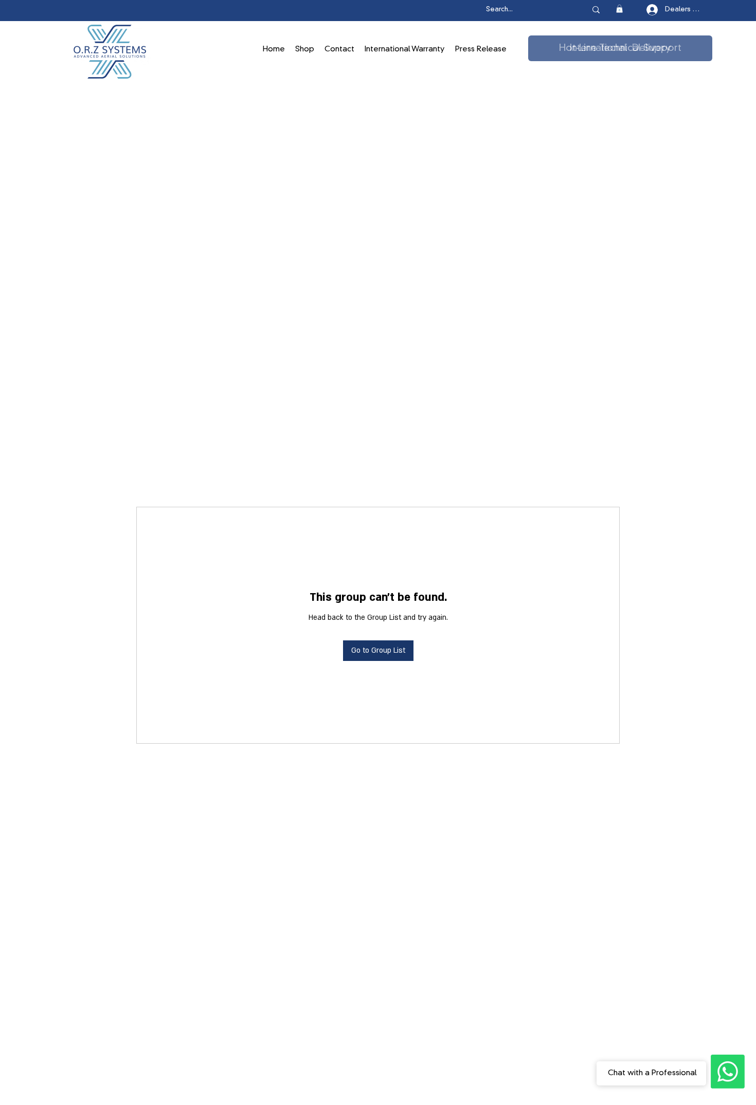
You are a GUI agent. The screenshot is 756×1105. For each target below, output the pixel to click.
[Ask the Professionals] (728, 1072)
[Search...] (596, 9)
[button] (619, 9)
